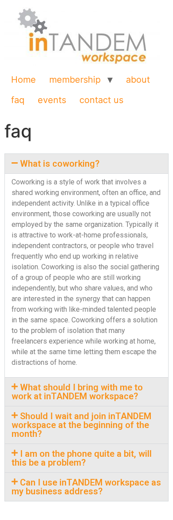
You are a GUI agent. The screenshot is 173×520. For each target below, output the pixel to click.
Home (23, 79)
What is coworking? (59, 163)
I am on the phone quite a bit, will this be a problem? (82, 458)
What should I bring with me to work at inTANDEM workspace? (77, 391)
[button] (86, 163)
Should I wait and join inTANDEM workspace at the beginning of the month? (81, 425)
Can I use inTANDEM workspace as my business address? (86, 487)
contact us (101, 100)
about (138, 79)
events (52, 100)
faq (17, 100)
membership (75, 79)
